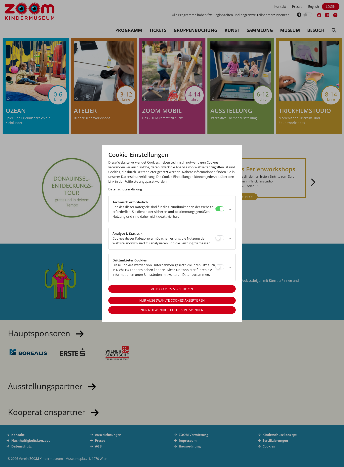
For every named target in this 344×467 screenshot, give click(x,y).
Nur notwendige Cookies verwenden (172, 310)
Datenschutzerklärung (125, 189)
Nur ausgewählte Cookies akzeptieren (172, 300)
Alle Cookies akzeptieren (172, 289)
